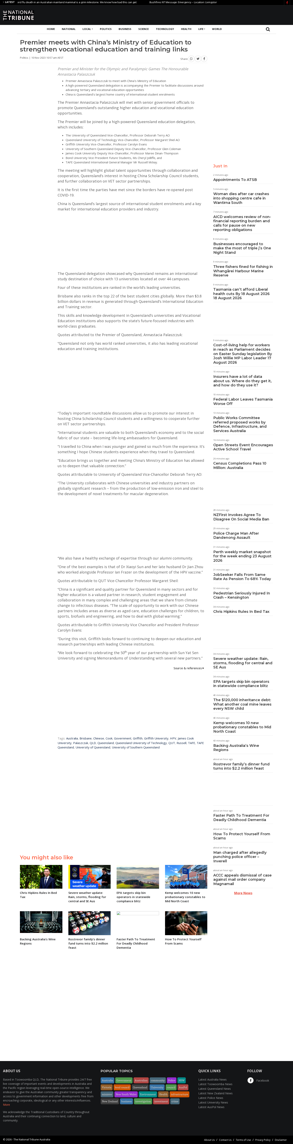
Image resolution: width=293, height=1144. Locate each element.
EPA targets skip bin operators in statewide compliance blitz (241, 683)
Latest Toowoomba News (215, 1084)
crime (174, 1101)
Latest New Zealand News (215, 1093)
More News (243, 893)
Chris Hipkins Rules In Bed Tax (241, 611)
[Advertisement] (217, 15)
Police (171, 1080)
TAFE (191, 743)
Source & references (188, 668)
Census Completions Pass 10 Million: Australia (239, 465)
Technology (165, 29)
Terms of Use (243, 1140)
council (171, 1087)
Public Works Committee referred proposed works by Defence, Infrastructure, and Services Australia (240, 424)
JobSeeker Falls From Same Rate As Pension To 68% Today (242, 576)
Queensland (105, 743)
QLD (93, 743)
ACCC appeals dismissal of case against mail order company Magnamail (242, 879)
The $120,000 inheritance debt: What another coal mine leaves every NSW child (242, 704)
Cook (109, 738)
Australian (141, 1080)
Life (200, 29)
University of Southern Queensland (136, 747)
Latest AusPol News (211, 1107)
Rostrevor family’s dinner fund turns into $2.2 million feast (241, 766)
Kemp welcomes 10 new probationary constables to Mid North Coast (242, 727)
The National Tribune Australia (32, 1139)
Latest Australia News (212, 1079)
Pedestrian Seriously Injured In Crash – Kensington (241, 595)
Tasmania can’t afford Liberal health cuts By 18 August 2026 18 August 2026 (241, 293)
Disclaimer (281, 1140)
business (126, 1101)
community (158, 1080)
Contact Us (225, 1140)
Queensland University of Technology (141, 743)
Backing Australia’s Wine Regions (236, 747)
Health (186, 29)
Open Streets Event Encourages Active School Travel (243, 447)
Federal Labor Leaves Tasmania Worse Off (243, 401)
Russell (181, 743)
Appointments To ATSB (235, 180)
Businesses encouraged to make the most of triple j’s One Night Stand (242, 248)
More (6, 1104)
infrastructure (179, 1094)
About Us (209, 1140)
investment (161, 1101)
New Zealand (110, 1101)
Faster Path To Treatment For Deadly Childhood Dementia (241, 817)
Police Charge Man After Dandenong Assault (236, 535)
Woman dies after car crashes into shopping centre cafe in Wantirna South (241, 198)
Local (87, 29)
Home (51, 29)
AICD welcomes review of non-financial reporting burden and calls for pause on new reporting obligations (242, 223)
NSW (182, 1080)
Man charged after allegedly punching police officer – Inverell (239, 856)
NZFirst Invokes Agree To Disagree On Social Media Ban (241, 517)
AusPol (183, 1087)
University (157, 1087)
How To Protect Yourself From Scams (241, 836)
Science (143, 29)
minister (107, 1094)
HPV (173, 738)
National (69, 29)
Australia (72, 738)
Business (125, 29)
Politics (106, 29)
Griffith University (156, 738)
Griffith (138, 738)
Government (122, 738)
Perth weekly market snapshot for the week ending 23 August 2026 (242, 556)
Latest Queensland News (214, 1089)
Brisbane (86, 738)
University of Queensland (93, 747)
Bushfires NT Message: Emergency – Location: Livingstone (164, 2)
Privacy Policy (262, 1140)
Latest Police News (210, 1098)
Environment (148, 1094)
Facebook (262, 1080)
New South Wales (126, 1094)
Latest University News (213, 1102)
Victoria (106, 1087)
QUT (171, 743)
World (217, 29)
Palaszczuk (80, 743)
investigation (143, 1101)
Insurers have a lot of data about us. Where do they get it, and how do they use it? (242, 380)
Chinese (98, 738)
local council (122, 1087)
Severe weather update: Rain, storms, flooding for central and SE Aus (242, 662)
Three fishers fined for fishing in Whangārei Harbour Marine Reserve (243, 271)
